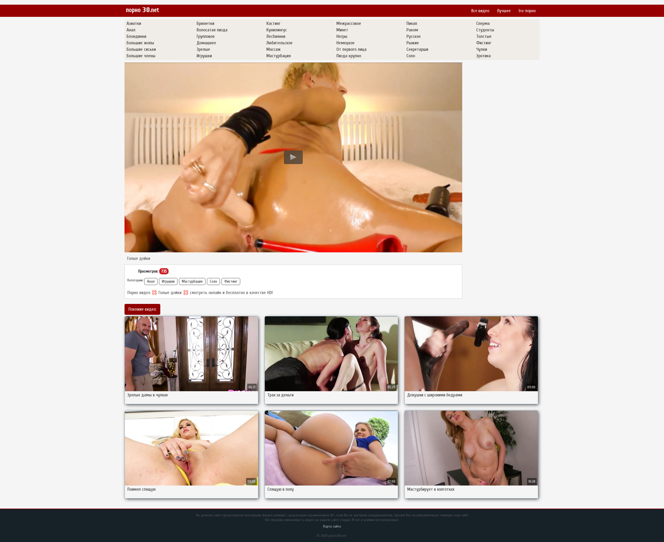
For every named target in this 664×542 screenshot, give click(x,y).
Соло (213, 281)
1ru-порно (527, 10)
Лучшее (504, 10)
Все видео (480, 10)
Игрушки (168, 281)
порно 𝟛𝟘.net (142, 9)
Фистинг (230, 281)
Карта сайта (332, 526)
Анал (151, 281)
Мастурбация (192, 281)
